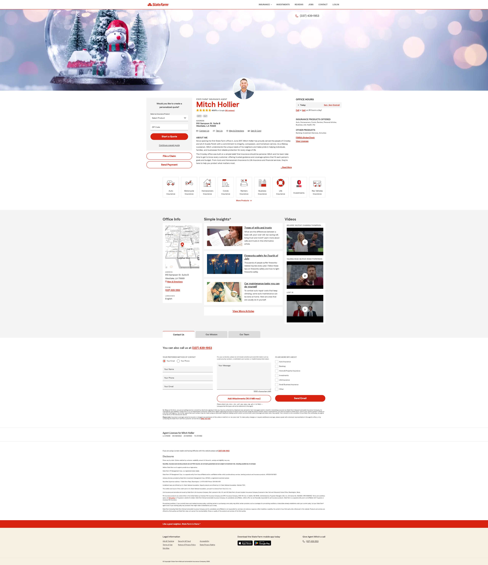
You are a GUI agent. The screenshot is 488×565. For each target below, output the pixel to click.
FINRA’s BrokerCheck (305, 138)
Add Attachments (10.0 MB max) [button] (244, 398)
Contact (322, 5)
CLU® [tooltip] (205, 116)
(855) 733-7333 (205, 418)
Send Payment (169, 164)
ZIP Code (156, 127)
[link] (158, 4)
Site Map (166, 548)
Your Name (169, 369)
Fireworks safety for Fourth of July (261, 257)
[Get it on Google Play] (262, 543)
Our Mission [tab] (211, 334)
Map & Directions (175, 282)
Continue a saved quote (169, 145)
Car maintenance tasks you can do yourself (262, 285)
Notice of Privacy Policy (187, 545)
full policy (172, 498)
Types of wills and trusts (258, 227)
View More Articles (243, 311)
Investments (283, 5)
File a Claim (169, 156)
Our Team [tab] (244, 334)
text (304, 110)
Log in (336, 5)
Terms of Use (167, 545)
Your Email (171, 361)
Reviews (299, 5)
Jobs (310, 5)
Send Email (300, 398)
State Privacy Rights (207, 545)
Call (297, 110)
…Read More (286, 167)
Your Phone (185, 361)
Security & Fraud (184, 541)
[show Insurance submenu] (271, 4)
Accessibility (204, 541)
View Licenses (302, 141)
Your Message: (224, 366)
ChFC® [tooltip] (199, 116)
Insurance (264, 5)
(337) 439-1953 (172, 290)
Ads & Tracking (168, 541)
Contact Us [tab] (178, 334)
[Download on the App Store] (245, 543)
